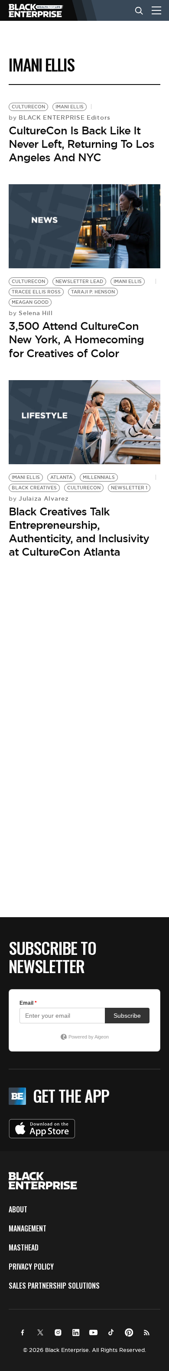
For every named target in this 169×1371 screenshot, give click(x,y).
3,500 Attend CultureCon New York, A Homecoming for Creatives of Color (76, 339)
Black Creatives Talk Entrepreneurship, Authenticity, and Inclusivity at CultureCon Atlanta (79, 532)
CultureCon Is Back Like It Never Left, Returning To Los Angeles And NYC (81, 144)
